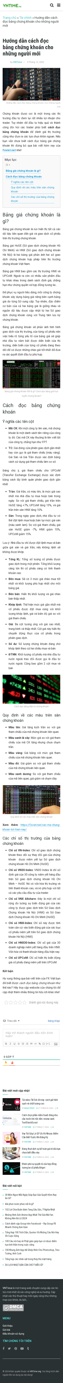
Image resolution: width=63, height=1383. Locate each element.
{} (44, 1043)
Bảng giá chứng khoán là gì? (23, 170)
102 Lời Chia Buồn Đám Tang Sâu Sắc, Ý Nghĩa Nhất (30, 1209)
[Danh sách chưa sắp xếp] (27, 1044)
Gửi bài (6, 1329)
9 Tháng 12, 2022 (35, 62)
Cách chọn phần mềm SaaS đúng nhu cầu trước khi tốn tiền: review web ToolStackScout (40, 1119)
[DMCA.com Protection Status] (13, 1307)
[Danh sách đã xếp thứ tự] (23, 1044)
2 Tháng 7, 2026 (41, 1142)
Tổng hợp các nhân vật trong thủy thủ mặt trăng (28, 1259)
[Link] (39, 1044)
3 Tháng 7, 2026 (41, 1127)
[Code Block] (35, 1044)
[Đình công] (18, 1044)
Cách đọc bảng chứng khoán (24, 176)
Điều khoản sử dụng (13, 1333)
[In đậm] (6, 1044)
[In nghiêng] (10, 1044)
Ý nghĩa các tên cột (22, 182)
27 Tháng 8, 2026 (45, 1108)
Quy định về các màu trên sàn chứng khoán (32, 189)
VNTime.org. (36, 1371)
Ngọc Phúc (29, 1108)
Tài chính (25, 17)
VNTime (17, 62)
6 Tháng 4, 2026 (41, 1157)
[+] (48, 1043)
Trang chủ (9, 17)
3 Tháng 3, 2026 (41, 1172)
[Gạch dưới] (14, 1044)
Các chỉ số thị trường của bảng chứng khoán (32, 199)
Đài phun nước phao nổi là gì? (19, 1204)
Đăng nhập (53, 1020)
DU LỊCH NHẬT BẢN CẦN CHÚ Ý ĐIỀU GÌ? (24, 1264)
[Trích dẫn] (31, 1044)
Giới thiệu (8, 1325)
